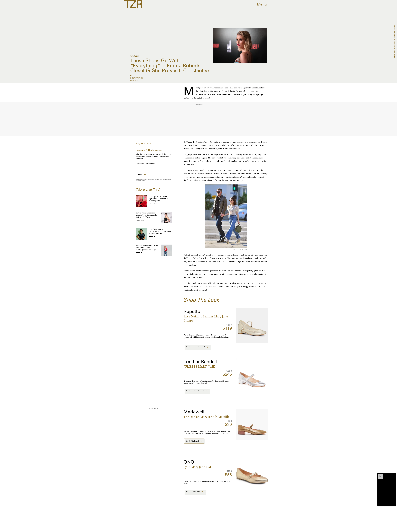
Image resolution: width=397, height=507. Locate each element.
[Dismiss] (393, 474)
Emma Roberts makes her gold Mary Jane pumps (241, 94)
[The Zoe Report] (133, 4)
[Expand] (379, 474)
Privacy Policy (141, 180)
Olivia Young (137, 78)
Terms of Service (167, 179)
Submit (140, 174)
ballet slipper (252, 158)
